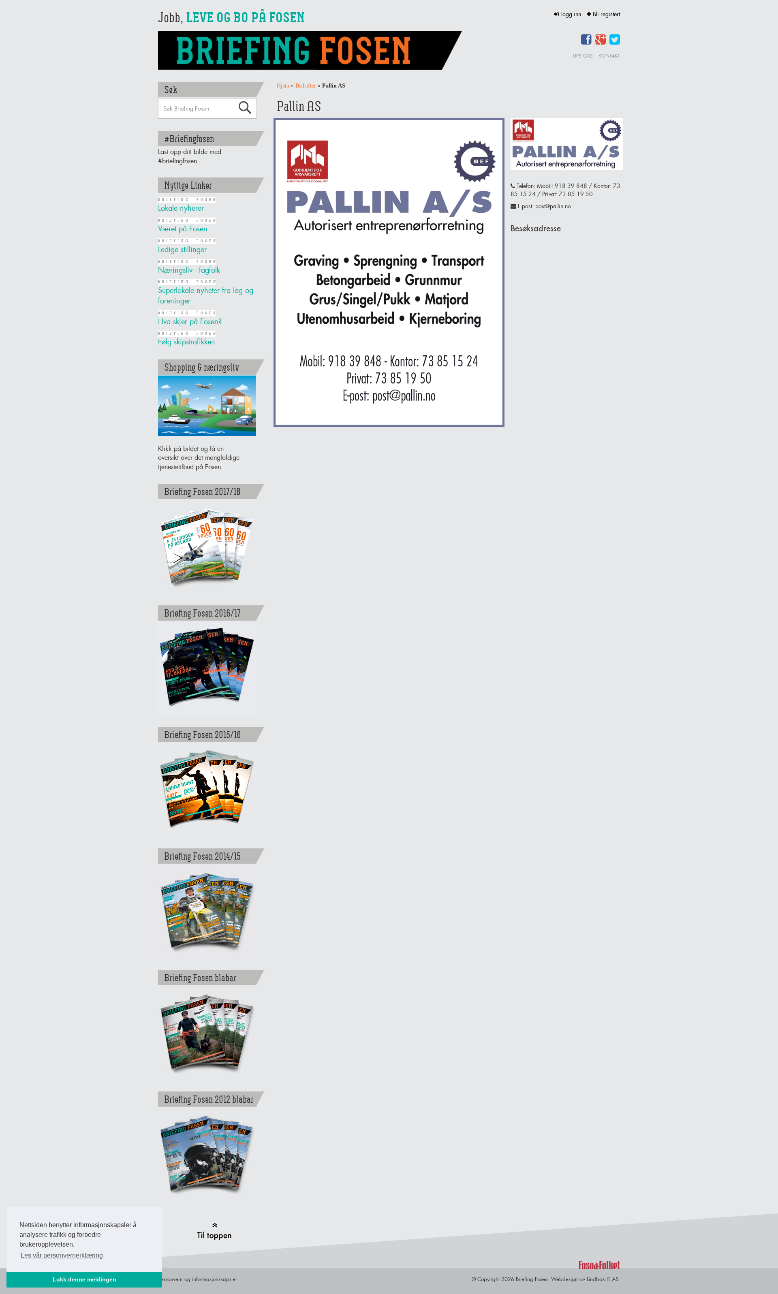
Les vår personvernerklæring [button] (62, 1255)
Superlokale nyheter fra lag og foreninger (205, 295)
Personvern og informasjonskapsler (197, 1279)
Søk (244, 107)
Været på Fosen (182, 229)
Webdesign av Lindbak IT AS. (585, 1279)
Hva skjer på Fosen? (190, 321)
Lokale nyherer (181, 208)
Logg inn (571, 14)
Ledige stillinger (182, 249)
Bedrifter (305, 86)
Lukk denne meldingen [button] (84, 1279)
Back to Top (214, 1231)
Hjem (283, 86)
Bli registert (605, 14)
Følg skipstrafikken (186, 342)
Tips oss (583, 55)
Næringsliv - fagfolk (189, 270)
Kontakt (609, 55)
